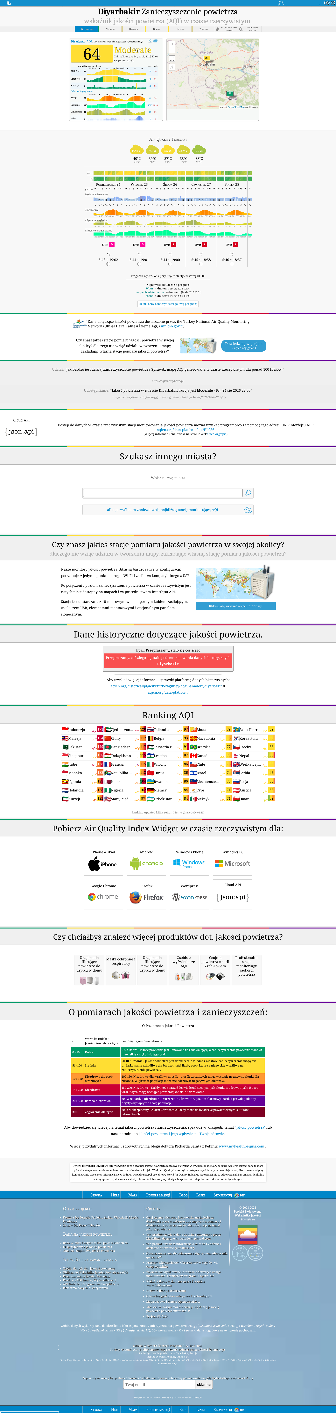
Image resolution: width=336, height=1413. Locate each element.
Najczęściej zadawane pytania (90, 1259)
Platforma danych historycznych (85, 1288)
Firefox (146, 886)
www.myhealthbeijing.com (242, 1146)
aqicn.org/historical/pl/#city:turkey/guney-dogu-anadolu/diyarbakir (166, 686)
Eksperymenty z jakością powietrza (87, 1247)
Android (146, 852)
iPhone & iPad (103, 852)
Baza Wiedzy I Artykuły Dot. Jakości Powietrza (95, 1243)
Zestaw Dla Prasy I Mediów (82, 1225)
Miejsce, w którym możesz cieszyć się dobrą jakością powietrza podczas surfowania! (182, 1309)
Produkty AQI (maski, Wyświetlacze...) (89, 1280)
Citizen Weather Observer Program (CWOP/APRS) (167, 1346)
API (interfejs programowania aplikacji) (90, 1284)
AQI (81, 41)
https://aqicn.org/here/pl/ (168, 381)
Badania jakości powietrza (87, 1234)
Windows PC (232, 852)
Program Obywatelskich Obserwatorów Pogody (179, 1262)
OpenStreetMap (236, 107)
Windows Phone (189, 852)
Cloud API (233, 884)
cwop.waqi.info (157, 1266)
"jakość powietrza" (250, 1127)
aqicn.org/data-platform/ (168, 692)
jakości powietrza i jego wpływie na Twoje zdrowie (181, 1133)
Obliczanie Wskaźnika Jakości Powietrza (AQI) (95, 1272)
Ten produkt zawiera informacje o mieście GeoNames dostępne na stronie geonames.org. (183, 1246)
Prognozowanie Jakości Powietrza (86, 1276)
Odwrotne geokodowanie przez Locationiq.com (179, 1296)
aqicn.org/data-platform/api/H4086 (185, 429)
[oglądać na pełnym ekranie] (155, 41)
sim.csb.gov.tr (171, 326)
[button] (207, 60)
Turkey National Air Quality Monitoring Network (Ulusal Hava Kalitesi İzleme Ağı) (167, 1349)
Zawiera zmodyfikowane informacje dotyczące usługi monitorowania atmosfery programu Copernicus (183, 1274)
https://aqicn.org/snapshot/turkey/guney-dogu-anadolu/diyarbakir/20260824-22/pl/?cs (168, 397)
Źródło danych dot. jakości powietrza (89, 1268)
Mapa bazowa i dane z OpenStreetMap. (173, 1301)
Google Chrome (103, 886)
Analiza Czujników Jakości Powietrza (89, 1251)
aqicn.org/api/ (216, 434)
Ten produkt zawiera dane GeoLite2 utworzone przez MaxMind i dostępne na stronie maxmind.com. (183, 1236)
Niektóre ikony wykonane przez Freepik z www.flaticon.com (175, 1283)
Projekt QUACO (156, 1316)
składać (204, 1384)
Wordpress (190, 886)
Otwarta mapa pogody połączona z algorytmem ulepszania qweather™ (186, 1255)
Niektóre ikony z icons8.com (166, 1291)
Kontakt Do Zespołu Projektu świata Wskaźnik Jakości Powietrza (100, 1219)
